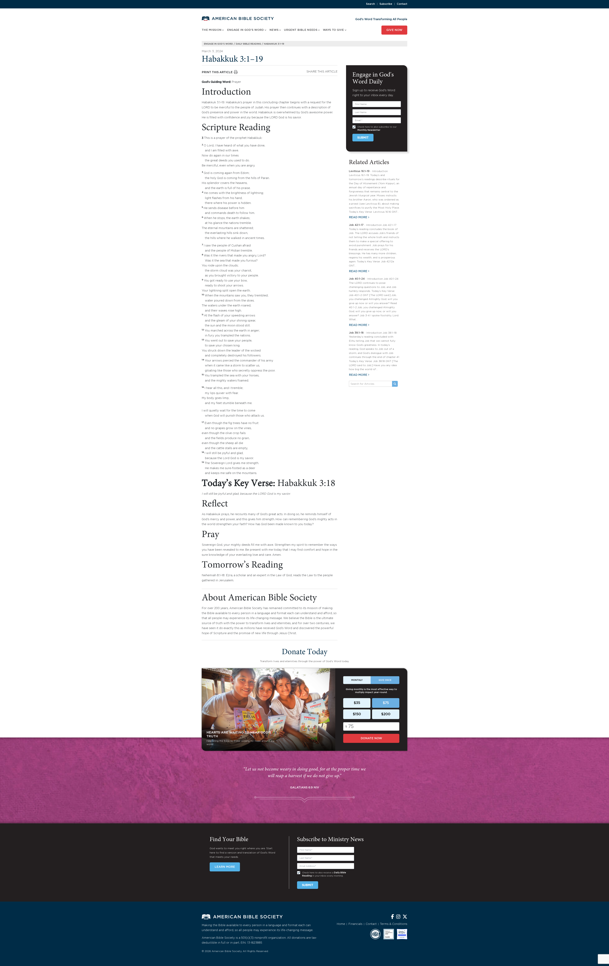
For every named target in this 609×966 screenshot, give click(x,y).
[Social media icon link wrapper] (392, 917)
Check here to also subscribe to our (376, 128)
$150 (357, 714)
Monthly (357, 680)
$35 (357, 703)
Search (370, 4)
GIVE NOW (394, 30)
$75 (386, 703)
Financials (355, 924)
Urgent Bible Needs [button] (300, 30)
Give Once (385, 680)
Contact (402, 4)
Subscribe (386, 4)
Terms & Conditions (393, 924)
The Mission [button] (211, 30)
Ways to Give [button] (333, 30)
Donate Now (371, 738)
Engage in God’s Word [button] (245, 30)
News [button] (273, 30)
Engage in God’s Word (218, 44)
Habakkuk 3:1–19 (274, 44)
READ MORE (358, 217)
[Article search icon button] (395, 384)
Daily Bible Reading (248, 44)
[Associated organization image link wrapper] (375, 934)
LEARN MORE (225, 867)
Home (341, 924)
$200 (385, 714)
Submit (363, 137)
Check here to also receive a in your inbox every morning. (324, 874)
